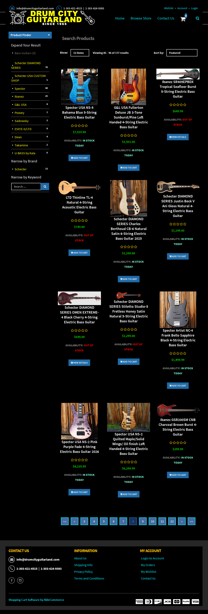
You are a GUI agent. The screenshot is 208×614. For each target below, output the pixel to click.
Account (182, 8)
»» (191, 521)
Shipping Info (83, 565)
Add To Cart (80, 157)
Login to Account (152, 558)
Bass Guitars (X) (25, 53)
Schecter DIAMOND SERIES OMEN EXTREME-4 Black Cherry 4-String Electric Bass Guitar (79, 314)
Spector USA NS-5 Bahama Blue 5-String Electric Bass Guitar (79, 112)
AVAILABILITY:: (73, 140)
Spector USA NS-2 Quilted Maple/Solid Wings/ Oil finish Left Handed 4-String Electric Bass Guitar (128, 444)
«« (64, 521)
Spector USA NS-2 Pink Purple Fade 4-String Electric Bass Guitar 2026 (79, 446)
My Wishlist (148, 572)
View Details (178, 136)
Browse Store (141, 18)
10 (152, 521)
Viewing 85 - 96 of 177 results (111, 53)
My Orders (148, 565)
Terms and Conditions (89, 578)
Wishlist (168, 8)
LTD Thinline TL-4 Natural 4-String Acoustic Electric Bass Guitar (79, 204)
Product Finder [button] (21, 35)
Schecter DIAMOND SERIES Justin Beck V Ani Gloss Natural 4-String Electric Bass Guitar (178, 206)
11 (162, 521)
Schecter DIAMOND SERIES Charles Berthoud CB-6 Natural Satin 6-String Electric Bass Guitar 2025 (129, 229)
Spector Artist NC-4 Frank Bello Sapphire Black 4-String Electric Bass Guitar (177, 337)
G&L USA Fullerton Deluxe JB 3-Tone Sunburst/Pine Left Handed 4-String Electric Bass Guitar (128, 117)
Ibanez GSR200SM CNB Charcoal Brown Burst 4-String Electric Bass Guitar (178, 427)
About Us (80, 558)
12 (172, 521)
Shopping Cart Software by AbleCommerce (36, 600)
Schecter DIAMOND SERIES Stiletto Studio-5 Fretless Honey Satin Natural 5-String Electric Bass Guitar (128, 311)
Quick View (79, 87)
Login (194, 8)
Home (120, 18)
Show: (64, 52)
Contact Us (165, 18)
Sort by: (159, 53)
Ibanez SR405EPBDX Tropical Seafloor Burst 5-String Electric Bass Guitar (178, 89)
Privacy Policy (83, 572)
